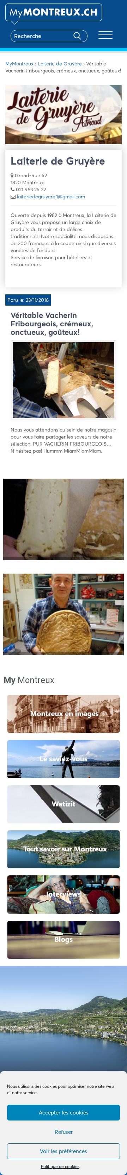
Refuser (64, 1132)
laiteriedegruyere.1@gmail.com (51, 196)
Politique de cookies (60, 1166)
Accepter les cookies (64, 1112)
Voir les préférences (63, 1151)
